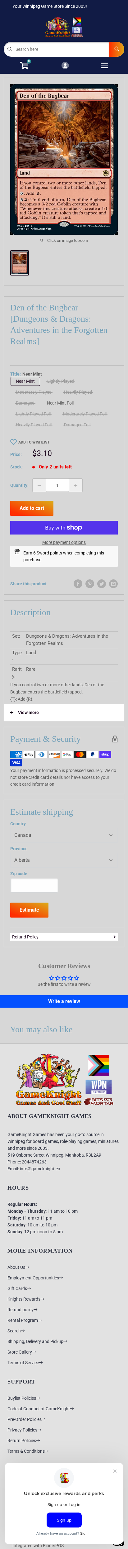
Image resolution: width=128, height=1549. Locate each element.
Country (18, 824)
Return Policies (21, 1440)
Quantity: (19, 485)
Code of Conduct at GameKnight (38, 1408)
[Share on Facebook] (78, 583)
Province (19, 848)
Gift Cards (17, 1288)
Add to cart (32, 508)
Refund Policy (25, 936)
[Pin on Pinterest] (89, 583)
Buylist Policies (21, 1398)
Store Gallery (19, 1352)
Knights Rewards (23, 1299)
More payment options (64, 542)
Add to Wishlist (33, 442)
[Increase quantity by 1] (75, 485)
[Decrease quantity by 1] (39, 485)
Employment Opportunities (33, 1277)
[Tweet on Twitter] (101, 583)
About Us (16, 1267)
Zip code (18, 873)
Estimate (29, 910)
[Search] (116, 49)
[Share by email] (113, 583)
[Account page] (65, 66)
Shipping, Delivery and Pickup (35, 1341)
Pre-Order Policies (24, 1419)
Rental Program (22, 1320)
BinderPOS (53, 1545)
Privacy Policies (22, 1429)
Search (14, 1330)
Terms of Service (23, 1362)
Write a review (64, 1001)
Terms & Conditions (26, 1451)
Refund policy (20, 1309)
